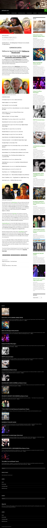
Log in (3, 482)
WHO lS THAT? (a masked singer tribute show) (12, 435)
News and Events (5, 35)
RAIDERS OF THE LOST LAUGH (9, 422)
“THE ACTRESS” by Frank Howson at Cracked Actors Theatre (39, 231)
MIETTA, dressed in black (39, 120)
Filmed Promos (29, 13)
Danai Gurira (17, 66)
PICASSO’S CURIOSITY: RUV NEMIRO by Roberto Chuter (39, 203)
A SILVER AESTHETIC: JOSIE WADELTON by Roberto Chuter (15, 448)
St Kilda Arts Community (42, 13)
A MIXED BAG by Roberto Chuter (9, 369)
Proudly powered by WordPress (6, 526)
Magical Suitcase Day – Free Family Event (9, 261)
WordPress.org (4, 488)
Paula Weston (21, 231)
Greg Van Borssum (5, 223)
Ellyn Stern (14, 213)
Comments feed (4, 486)
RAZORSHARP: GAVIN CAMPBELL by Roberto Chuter (38, 175)
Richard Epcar (14, 202)
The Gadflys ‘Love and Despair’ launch (10, 461)
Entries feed (4, 484)
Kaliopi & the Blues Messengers (9, 343)
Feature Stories (14, 13)
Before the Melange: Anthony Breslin (10, 330)
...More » (25, 320)
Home (8, 13)
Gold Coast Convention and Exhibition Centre (17, 56)
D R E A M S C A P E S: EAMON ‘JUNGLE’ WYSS (12, 317)
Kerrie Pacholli (11, 39)
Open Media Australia (21, 13)
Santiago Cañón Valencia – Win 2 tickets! (9, 265)
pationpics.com (5, 10)
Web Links (35, 13)
